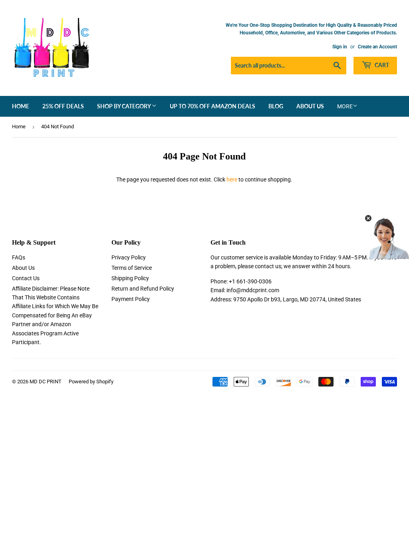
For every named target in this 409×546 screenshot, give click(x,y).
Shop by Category (124, 106)
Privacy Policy (128, 257)
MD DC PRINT (46, 382)
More (345, 106)
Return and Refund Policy (142, 288)
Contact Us (26, 278)
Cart (381, 65)
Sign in (339, 47)
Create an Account (377, 47)
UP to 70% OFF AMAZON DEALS (212, 106)
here (231, 179)
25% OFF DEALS (63, 106)
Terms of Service (131, 268)
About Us (310, 106)
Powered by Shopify (91, 382)
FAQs (18, 257)
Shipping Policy (130, 278)
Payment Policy (130, 299)
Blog (275, 106)
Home (20, 106)
